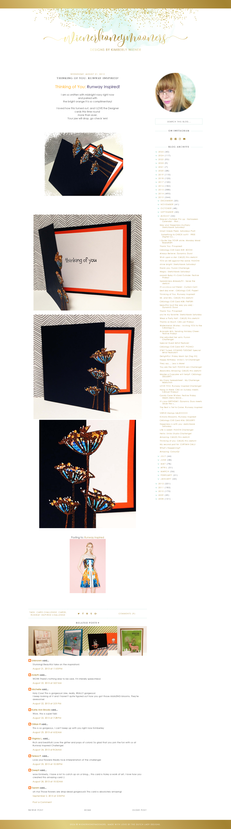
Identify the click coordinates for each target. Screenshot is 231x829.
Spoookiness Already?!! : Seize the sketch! (177, 282)
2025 (161, 151)
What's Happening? (170, 448)
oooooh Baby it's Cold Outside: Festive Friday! (179, 276)
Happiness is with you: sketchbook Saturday (177, 425)
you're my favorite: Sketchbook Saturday (181, 314)
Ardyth (35, 674)
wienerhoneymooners (92, 824)
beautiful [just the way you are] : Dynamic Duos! (177, 306)
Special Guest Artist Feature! (174, 343)
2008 (161, 499)
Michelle (37, 689)
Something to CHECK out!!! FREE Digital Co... (177, 235)
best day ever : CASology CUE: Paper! (179, 290)
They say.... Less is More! (172, 363)
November (168, 204)
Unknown (37, 660)
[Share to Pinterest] (87, 613)
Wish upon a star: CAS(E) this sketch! (179, 257)
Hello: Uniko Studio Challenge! (176, 433)
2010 (161, 491)
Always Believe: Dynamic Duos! (176, 253)
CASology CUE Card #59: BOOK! (176, 250)
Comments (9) (127, 613)
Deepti (35, 770)
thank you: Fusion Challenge (175, 268)
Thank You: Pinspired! (171, 246)
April (164, 467)
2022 (161, 163)
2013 (161, 197)
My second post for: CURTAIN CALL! (178, 444)
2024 (161, 155)
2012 (161, 483)
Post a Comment (42, 802)
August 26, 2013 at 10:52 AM (48, 781)
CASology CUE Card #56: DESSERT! (177, 420)
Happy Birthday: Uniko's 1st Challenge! (180, 359)
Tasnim (35, 787)
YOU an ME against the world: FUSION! (180, 260)
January (166, 479)
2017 (161, 182)
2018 (161, 178)
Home (87, 810)
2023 (161, 159)
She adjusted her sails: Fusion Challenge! (175, 338)
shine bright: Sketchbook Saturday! (178, 264)
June (164, 460)
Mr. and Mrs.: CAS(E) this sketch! (176, 297)
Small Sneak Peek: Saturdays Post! (177, 231)
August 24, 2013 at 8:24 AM (47, 749)
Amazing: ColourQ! (170, 451)
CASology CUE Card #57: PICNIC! (177, 346)
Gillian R (36, 724)
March (165, 471)
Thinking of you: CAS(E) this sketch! (178, 440)
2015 (161, 189)
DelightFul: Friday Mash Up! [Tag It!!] (178, 356)
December (167, 200)
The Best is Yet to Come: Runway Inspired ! (181, 408)
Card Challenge (47, 612)
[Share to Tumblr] (91, 613)
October (167, 208)
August (166, 216)
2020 (161, 170)
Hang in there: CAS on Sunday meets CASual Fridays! (179, 390)
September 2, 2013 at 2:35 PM (49, 795)
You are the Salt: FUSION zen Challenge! (181, 367)
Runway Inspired (94, 537)
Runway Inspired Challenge (48, 615)
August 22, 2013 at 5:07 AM (47, 682)
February (167, 475)
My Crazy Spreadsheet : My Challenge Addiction (180, 381)
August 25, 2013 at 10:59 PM (47, 764)
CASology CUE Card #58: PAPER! (176, 301)
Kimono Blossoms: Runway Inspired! (178, 416)
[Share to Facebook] (83, 613)
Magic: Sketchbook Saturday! (175, 271)
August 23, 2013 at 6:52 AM (47, 732)
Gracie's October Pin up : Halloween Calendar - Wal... (179, 220)
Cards (62, 612)
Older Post (139, 810)
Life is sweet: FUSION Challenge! (177, 429)
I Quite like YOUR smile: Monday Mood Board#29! (180, 241)
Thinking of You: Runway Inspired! (177, 294)
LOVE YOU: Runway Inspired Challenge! (181, 386)
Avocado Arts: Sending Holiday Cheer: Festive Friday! (180, 332)
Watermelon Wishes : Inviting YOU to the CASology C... (181, 326)
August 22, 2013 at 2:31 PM (47, 703)
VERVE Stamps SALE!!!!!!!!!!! (174, 413)
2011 (161, 487)
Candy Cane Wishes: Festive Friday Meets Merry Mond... (178, 396)
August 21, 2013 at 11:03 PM (47, 668)
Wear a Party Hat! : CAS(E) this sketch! (180, 318)
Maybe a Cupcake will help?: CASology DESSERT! (180, 375)
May (164, 463)
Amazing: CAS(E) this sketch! (175, 437)
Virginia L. (37, 738)
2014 (161, 193)
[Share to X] (79, 613)
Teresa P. (37, 755)
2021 (161, 167)
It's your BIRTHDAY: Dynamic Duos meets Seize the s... (181, 402)
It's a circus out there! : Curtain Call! (179, 287)
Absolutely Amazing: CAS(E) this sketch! (180, 370)
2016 (161, 186)
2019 (161, 174)
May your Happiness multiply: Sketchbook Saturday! (175, 226)
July (164, 456)
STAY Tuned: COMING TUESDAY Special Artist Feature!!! (180, 351)
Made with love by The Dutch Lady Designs (134, 824)
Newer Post (35, 810)
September (168, 212)
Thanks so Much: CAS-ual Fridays (177, 321)
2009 (161, 495)
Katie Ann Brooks (41, 709)
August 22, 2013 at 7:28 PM (47, 717)
